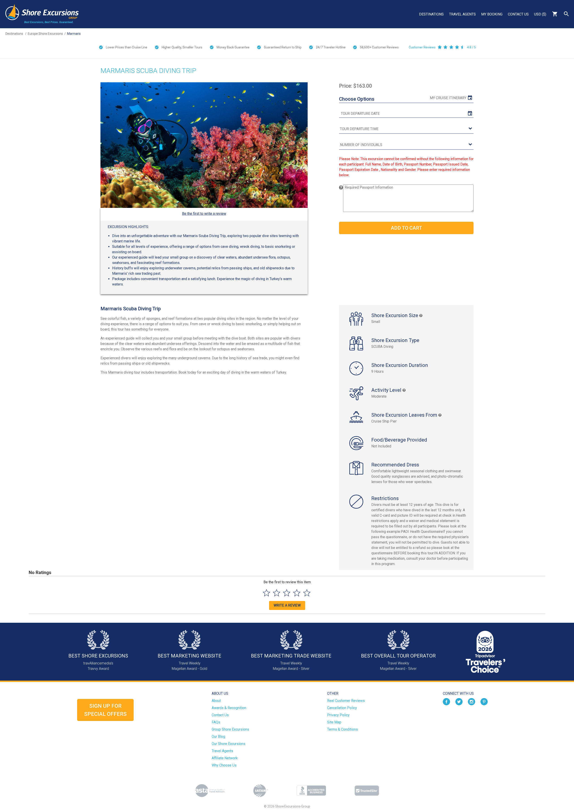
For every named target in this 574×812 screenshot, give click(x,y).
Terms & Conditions (342, 729)
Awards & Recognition (229, 708)
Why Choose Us (224, 765)
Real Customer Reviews (346, 701)
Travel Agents (462, 14)
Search (566, 14)
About (216, 701)
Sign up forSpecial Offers (105, 710)
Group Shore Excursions (230, 729)
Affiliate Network (225, 758)
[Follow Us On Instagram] (471, 701)
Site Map (334, 722)
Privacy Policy (338, 715)
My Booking (491, 14)
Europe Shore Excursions (45, 33)
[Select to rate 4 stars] (296, 592)
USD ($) (540, 14)
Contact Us (518, 14)
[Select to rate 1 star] (266, 592)
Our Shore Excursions (228, 744)
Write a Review (287, 605)
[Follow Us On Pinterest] (484, 701)
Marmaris (74, 33)
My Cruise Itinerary (448, 98)
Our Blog (218, 736)
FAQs (216, 722)
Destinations (431, 14)
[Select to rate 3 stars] (286, 592)
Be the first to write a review (204, 213)
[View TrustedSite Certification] (367, 791)
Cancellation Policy (342, 708)
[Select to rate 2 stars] (276, 592)
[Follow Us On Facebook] (446, 701)
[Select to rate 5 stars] (306, 592)
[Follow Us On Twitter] (459, 701)
